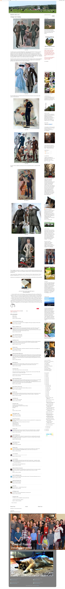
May (47, 394)
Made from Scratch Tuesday (32, 297)
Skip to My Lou (34, 294)
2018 (46, 376)
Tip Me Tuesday (24, 297)
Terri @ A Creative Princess (17, 321)
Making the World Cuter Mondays (27, 295)
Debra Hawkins (15, 413)
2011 (46, 429)
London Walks (46, 363)
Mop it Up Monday (28, 294)
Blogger (38, 585)
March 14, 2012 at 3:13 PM (17, 410)
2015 (46, 380)
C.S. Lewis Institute (47, 362)
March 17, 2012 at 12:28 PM (17, 500)
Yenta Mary (14, 398)
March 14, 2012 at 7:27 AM (17, 344)
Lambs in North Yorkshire (50, 411)
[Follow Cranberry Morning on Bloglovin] (48, 124)
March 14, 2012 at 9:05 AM (17, 365)
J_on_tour (14, 453)
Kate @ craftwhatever (16, 475)
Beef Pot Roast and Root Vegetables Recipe (49, 414)
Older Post (40, 506)
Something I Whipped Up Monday (23, 296)
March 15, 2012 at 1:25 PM (17, 465)
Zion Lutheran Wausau (47, 370)
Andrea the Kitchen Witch (17, 353)
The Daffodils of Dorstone (50, 418)
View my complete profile (48, 219)
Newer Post (12, 506)
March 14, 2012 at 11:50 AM (17, 395)
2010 (46, 430)
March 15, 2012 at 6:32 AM (17, 439)
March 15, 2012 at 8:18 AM (17, 450)
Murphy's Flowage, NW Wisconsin (49, 398)
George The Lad (15, 418)
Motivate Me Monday (32, 296)
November (48, 386)
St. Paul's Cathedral (47, 368)
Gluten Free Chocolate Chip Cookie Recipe (50, 420)
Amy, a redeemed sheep (16, 334)
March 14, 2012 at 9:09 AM (17, 383)
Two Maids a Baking (38, 298)
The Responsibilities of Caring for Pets (49, 406)
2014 (46, 381)
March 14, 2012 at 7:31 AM (17, 350)
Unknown (14, 347)
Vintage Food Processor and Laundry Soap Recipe (50, 402)
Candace (14, 428)
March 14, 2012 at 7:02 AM (17, 337)
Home (26, 506)
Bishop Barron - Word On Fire (48, 361)
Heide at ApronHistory (16, 378)
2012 (46, 384)
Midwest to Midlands (16, 326)
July (47, 391)
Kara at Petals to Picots (16, 386)
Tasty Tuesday (17, 298)
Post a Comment (14, 502)
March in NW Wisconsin (49, 404)
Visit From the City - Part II (50, 399)
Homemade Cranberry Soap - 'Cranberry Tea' (50, 410)
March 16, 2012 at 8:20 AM (17, 493)
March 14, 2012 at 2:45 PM (17, 400)
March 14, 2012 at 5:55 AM (17, 323)
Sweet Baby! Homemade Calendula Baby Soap (49, 416)
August (47, 390)
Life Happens (15, 491)
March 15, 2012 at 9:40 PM (17, 488)
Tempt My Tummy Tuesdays (30, 298)
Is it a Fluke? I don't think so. (50, 423)
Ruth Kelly (14, 362)
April (47, 395)
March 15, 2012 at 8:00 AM (17, 444)
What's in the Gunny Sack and (18, 295)
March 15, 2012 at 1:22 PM (17, 456)
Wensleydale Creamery (47, 369)
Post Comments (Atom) (18, 508)
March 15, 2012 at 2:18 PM (17, 472)
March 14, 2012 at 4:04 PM (17, 425)
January (47, 427)
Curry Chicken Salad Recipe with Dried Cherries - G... (50, 408)
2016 (46, 379)
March (47, 396)
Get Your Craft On (18, 297)
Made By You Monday (14, 296)
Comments (47, 153)
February (47, 426)
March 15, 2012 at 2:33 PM (17, 477)
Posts (46, 151)
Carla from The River (16, 480)
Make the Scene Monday (37, 295)
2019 (46, 375)
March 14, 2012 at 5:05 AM (17, 318)
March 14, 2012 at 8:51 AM (17, 359)
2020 (46, 374)
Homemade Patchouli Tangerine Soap (49, 422)
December (48, 385)
